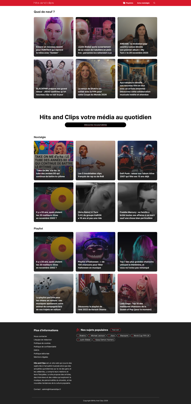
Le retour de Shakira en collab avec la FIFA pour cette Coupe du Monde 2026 (92, 91)
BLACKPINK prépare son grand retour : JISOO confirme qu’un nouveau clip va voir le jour (51, 91)
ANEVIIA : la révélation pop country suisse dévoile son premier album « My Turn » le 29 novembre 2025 (134, 48)
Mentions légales (41, 357)
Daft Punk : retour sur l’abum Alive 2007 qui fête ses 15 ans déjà (137, 175)
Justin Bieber (85, 340)
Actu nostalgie (143, 3)
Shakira (82, 336)
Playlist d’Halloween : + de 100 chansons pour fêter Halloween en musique (91, 264)
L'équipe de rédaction (43, 340)
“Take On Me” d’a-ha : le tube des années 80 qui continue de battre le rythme (50, 173)
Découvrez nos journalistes (95, 125)
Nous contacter (40, 336)
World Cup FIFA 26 (141, 336)
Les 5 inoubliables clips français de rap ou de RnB (91, 175)
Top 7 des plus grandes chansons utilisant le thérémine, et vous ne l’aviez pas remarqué (137, 264)
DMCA (36, 350)
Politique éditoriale (41, 354)
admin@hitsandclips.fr (51, 389)
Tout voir (115, 330)
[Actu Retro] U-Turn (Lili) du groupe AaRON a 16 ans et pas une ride (90, 215)
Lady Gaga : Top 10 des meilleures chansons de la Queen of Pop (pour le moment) (136, 306)
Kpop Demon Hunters (105, 340)
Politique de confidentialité (45, 347)
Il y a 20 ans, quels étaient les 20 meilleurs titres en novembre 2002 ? (49, 215)
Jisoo (112, 336)
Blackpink (124, 336)
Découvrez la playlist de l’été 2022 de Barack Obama (92, 308)
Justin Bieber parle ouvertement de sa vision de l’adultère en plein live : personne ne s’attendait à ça (95, 50)
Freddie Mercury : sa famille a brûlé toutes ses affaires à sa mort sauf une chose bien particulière (137, 215)
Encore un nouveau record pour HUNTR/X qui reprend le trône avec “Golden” (49, 50)
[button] (154, 3)
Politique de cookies (42, 343)
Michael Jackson (98, 336)
